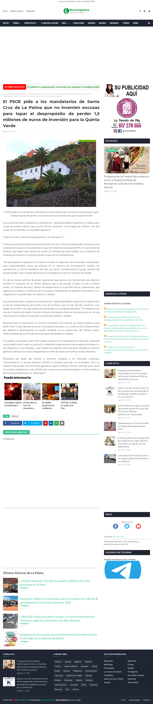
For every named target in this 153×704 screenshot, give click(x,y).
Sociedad (84, 666)
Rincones (58, 689)
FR (122, 536)
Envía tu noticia (16, 11)
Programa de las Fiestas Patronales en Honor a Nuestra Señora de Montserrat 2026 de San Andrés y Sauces (126, 182)
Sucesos (67, 671)
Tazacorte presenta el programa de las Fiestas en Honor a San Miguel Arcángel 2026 (126, 310)
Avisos (57, 671)
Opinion (89, 675)
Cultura (58, 666)
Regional (78, 661)
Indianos (89, 680)
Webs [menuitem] (135, 23)
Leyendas (93, 685)
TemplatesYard (23, 700)
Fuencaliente (109, 668)
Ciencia (75, 689)
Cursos (94, 666)
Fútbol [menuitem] (8, 30)
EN (114, 536)
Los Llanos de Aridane (113, 671)
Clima (83, 685)
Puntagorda (133, 671)
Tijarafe (107, 682)
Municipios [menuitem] (30, 23)
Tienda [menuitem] (126, 23)
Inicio (5, 11)
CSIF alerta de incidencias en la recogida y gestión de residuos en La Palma (133, 458)
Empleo (58, 680)
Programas (77, 671)
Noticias (12, 94)
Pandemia (68, 680)
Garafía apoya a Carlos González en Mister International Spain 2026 (133, 426)
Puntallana (108, 675)
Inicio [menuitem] (6, 23)
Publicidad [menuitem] (78, 23)
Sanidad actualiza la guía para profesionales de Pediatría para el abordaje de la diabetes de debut (58, 636)
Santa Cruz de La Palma (113, 679)
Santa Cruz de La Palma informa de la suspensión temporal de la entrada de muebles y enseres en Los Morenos (133, 392)
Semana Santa (60, 685)
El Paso (131, 664)
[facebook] (140, 11)
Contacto (146, 700)
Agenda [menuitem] (91, 23)
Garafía (131, 668)
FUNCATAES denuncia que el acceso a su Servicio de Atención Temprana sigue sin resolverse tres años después (57, 618)
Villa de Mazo (133, 682)
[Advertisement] (76, 59)
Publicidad (30, 11)
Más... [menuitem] (65, 23)
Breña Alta (132, 661)
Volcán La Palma (71, 666)
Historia (79, 680)
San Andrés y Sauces (136, 675)
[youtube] (149, 11)
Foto (67, 689)
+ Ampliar (24, 587)
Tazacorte (132, 679)
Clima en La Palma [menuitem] (49, 23)
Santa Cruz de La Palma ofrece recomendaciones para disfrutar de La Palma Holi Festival (126, 350)
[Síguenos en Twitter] (127, 528)
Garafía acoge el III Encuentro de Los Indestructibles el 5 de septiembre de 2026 (123, 318)
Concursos (59, 675)
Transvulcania (91, 671)
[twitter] (144, 11)
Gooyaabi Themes (48, 700)
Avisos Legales (134, 700)
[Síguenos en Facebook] (115, 528)
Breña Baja (108, 664)
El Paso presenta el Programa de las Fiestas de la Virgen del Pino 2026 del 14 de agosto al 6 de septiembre (133, 442)
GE (118, 536)
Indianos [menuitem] (114, 23)
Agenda (68, 661)
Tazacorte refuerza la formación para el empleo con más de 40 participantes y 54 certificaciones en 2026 (58, 600)
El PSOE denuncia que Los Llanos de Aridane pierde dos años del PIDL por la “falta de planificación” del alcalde (134, 410)
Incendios (74, 685)
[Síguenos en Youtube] (138, 528)
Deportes (88, 661)
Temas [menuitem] (16, 23)
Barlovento (108, 661)
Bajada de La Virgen (74, 675)
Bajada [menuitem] (102, 23)
